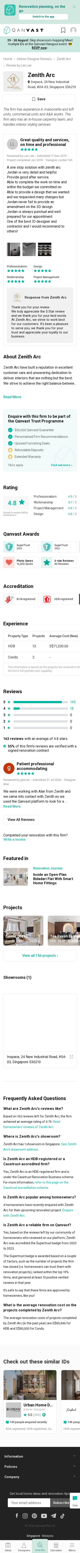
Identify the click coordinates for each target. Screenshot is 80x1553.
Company (11, 1477)
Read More (12, 397)
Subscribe (61, 1503)
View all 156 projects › (40, 955)
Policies (10, 1467)
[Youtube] (44, 1516)
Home (7, 59)
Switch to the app (43, 16)
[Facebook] (17, 1515)
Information (13, 1456)
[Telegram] (53, 1515)
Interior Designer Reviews (34, 59)
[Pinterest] (34, 1516)
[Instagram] (25, 1516)
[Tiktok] (62, 1516)
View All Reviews (21, 820)
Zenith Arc (64, 59)
